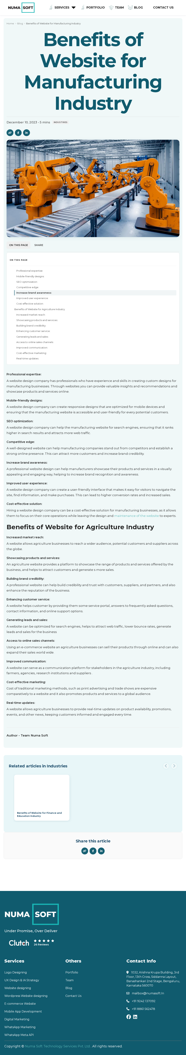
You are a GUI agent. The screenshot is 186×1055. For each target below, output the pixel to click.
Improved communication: (32, 347)
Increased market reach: (30, 314)
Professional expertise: (29, 270)
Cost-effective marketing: (31, 353)
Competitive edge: (27, 287)
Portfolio (71, 972)
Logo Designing (15, 972)
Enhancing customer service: (33, 331)
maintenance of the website (136, 516)
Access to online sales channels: (35, 342)
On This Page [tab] (18, 245)
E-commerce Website (20, 1003)
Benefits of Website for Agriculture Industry (39, 309)
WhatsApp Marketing (20, 1027)
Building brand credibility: (31, 325)
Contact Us (73, 996)
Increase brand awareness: (34, 292)
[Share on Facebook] (18, 132)
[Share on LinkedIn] (26, 132)
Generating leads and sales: (32, 336)
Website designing (17, 988)
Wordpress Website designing (26, 996)
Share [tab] (38, 245)
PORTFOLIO (95, 7)
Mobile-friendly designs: (30, 276)
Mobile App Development (23, 1011)
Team (69, 980)
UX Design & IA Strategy (21, 980)
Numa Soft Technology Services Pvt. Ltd (57, 1046)
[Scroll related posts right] (174, 766)
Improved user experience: (32, 298)
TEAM (119, 7)
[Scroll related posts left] (166, 766)
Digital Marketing (16, 1019)
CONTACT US (163, 7)
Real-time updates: (27, 358)
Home (10, 23)
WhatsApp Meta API (19, 1035)
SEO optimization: (27, 281)
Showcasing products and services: (37, 320)
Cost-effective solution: (30, 303)
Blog (138, 7)
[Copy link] (10, 132)
